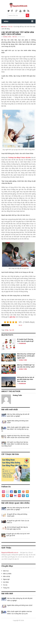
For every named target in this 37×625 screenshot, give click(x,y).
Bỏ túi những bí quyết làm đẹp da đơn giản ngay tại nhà (17, 528)
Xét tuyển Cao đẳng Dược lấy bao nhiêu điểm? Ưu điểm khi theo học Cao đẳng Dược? (14, 444)
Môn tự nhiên (7, 573)
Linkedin (19, 491)
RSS (27, 491)
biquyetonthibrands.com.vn (9, 552)
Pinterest (23, 491)
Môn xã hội (6, 576)
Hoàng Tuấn (7, 37)
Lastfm (19, 495)
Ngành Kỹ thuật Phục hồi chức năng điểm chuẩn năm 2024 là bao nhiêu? (18, 436)
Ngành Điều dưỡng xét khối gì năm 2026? (17, 421)
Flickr (15, 495)
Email (7, 491)
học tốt (11, 330)
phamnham (22, 343)
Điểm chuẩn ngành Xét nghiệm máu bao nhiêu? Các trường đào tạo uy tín (15, 429)
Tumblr (23, 495)
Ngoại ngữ (6, 579)
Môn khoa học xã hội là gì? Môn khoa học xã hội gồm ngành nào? (26, 356)
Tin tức (10, 26)
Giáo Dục (6, 571)
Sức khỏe (6, 582)
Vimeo (27, 495)
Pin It (20, 325)
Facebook (11, 491)
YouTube (11, 495)
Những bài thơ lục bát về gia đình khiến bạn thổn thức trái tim (25, 379)
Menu (6, 21)
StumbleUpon (3, 495)
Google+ (15, 491)
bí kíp (6, 330)
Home (5, 26)
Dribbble (3, 491)
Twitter (7, 495)
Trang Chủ (6, 588)
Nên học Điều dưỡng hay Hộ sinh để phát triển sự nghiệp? (18, 415)
